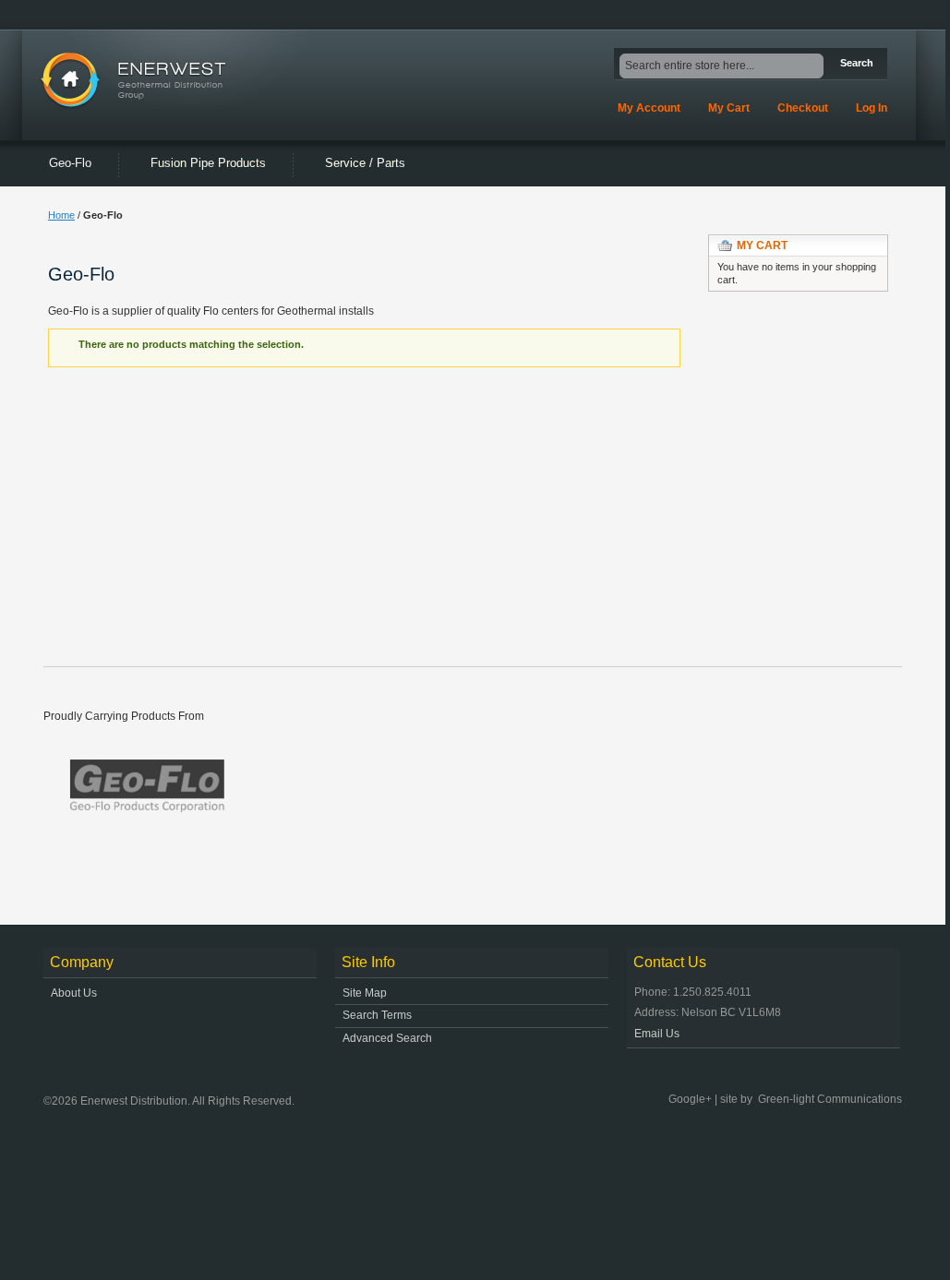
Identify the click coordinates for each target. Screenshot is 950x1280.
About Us (74, 993)
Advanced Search (387, 1038)
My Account (649, 108)
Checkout (802, 108)
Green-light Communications (830, 1099)
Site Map (365, 993)
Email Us (656, 1033)
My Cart (729, 108)
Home (61, 215)
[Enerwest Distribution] (150, 81)
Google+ (690, 1099)
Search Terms (377, 1015)
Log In (871, 108)
